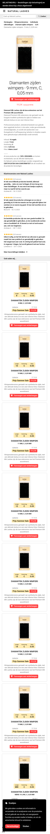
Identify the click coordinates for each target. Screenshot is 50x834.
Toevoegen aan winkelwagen (26, 99)
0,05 (36, 25)
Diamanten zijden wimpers (24, 301)
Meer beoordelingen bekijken (15, 252)
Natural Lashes (18, 11)
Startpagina (8, 22)
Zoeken (43, 16)
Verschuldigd (13, 826)
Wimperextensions (21, 22)
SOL (3, 832)
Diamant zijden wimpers (24, 25)
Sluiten (26, 826)
